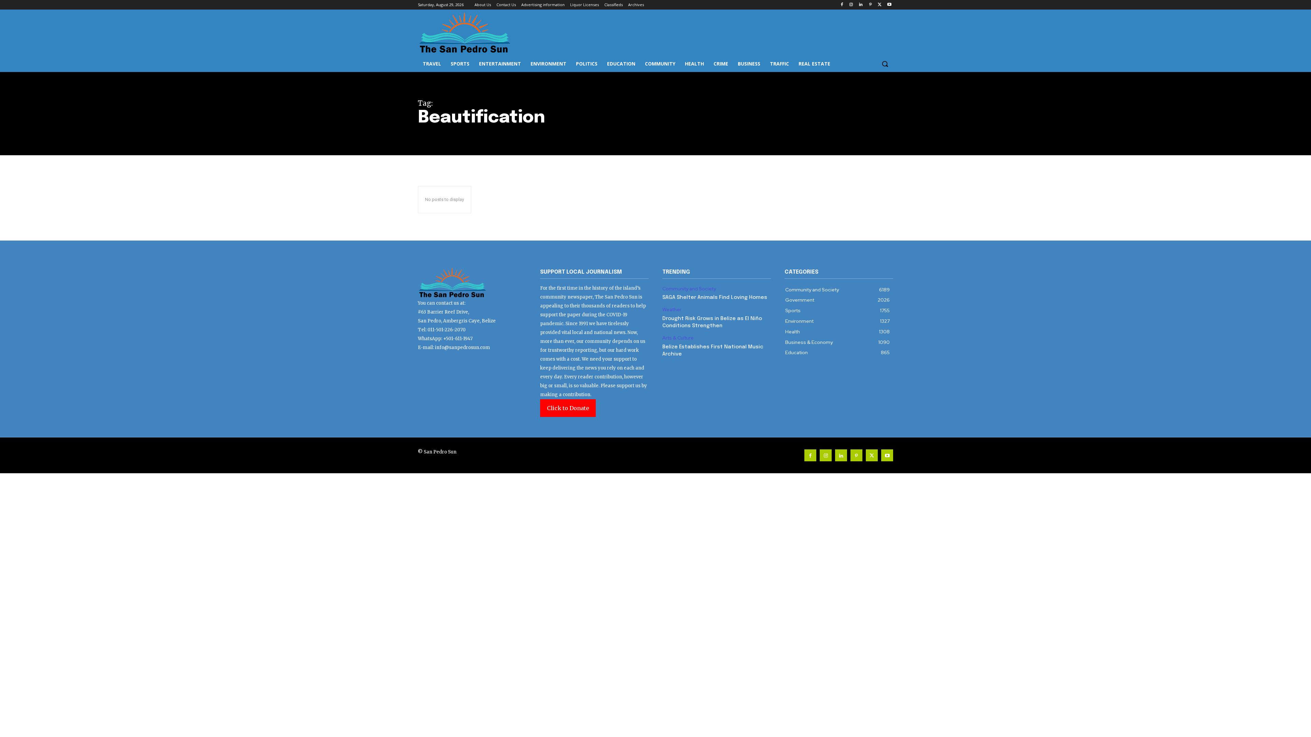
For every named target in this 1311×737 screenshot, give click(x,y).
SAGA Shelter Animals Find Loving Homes (714, 297)
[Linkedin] (861, 5)
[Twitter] (880, 5)
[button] (885, 64)
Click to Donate (568, 408)
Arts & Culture (678, 338)
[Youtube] (889, 5)
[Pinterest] (870, 5)
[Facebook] (842, 5)
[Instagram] (851, 5)
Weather (671, 310)
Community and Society (689, 289)
